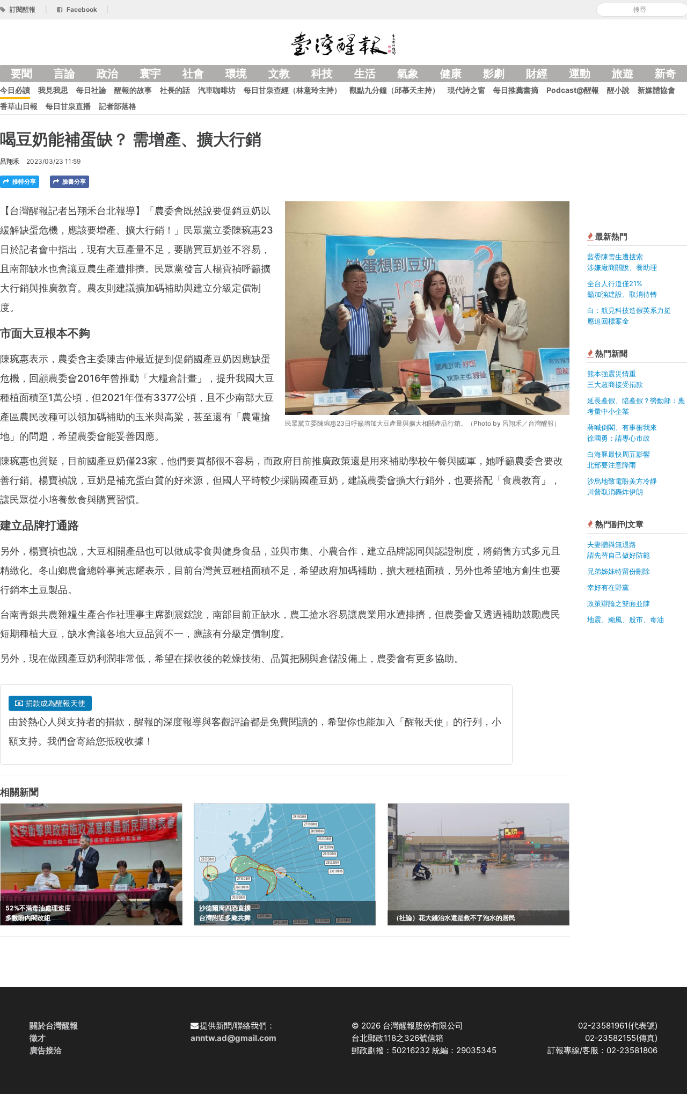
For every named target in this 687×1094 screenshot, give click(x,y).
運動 (579, 73)
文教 (279, 73)
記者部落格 (117, 106)
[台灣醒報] (343, 42)
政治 (107, 73)
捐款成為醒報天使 (54, 703)
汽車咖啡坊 (217, 89)
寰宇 (150, 73)
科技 (322, 73)
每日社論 (91, 89)
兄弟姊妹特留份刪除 (618, 571)
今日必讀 (15, 89)
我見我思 (53, 89)
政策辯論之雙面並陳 (618, 603)
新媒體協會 (656, 89)
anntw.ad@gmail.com (233, 1038)
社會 (193, 73)
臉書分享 (73, 181)
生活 (365, 73)
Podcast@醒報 (572, 89)
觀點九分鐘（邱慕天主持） (394, 89)
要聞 (21, 73)
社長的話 (175, 89)
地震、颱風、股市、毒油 (625, 619)
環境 (236, 73)
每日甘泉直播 (68, 106)
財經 (536, 73)
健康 (451, 73)
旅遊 (622, 73)
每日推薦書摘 (515, 89)
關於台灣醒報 (54, 1025)
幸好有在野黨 (608, 587)
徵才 (38, 1038)
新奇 (665, 73)
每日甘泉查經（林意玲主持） (292, 89)
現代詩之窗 (466, 89)
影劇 (494, 73)
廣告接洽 (46, 1050)
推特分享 (23, 181)
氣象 (408, 73)
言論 (64, 73)
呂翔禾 (9, 161)
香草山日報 (19, 106)
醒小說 (618, 89)
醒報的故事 (133, 89)
